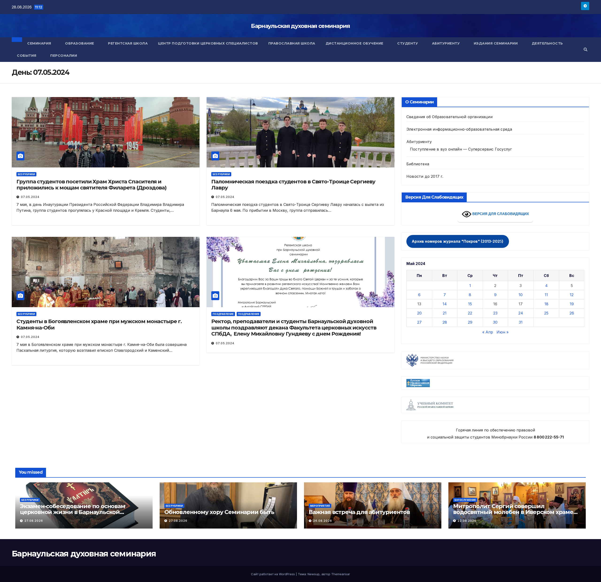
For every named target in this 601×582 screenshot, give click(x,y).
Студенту (408, 43)
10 (521, 294)
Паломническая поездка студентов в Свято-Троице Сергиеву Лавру (293, 184)
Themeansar (340, 574)
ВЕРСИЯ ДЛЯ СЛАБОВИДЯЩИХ (500, 214)
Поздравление (223, 314)
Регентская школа (128, 43)
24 (520, 313)
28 (445, 322)
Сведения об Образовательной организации (449, 116)
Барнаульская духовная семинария (300, 26)
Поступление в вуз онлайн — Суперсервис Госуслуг (461, 149)
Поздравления (248, 314)
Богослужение (465, 500)
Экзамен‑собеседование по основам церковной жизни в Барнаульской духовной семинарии (72, 512)
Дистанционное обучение (355, 43)
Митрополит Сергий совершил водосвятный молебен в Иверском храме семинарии (513, 512)
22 (470, 313)
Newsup (314, 574)
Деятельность (548, 43)
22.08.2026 (467, 520)
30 (495, 322)
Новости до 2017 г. (424, 176)
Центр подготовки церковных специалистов (208, 43)
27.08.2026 (33, 520)
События (27, 55)
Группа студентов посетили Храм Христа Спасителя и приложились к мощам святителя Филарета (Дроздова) (91, 184)
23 (495, 313)
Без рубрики (26, 174)
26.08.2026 (322, 520)
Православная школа (291, 43)
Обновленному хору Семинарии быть (219, 512)
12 (572, 294)
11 (546, 294)
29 (470, 322)
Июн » (503, 332)
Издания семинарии (496, 43)
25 (546, 313)
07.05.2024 (30, 197)
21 (445, 313)
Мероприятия (320, 505)
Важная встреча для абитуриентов (359, 512)
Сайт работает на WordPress (273, 574)
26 (572, 313)
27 (419, 322)
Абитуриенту (446, 43)
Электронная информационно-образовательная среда (459, 129)
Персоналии (63, 55)
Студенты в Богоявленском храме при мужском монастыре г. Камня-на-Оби (99, 324)
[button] (585, 49)
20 (419, 313)
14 (445, 304)
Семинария (39, 43)
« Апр (487, 332)
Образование (80, 43)
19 (572, 304)
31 (521, 322)
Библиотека (417, 164)
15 (470, 304)
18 (546, 304)
